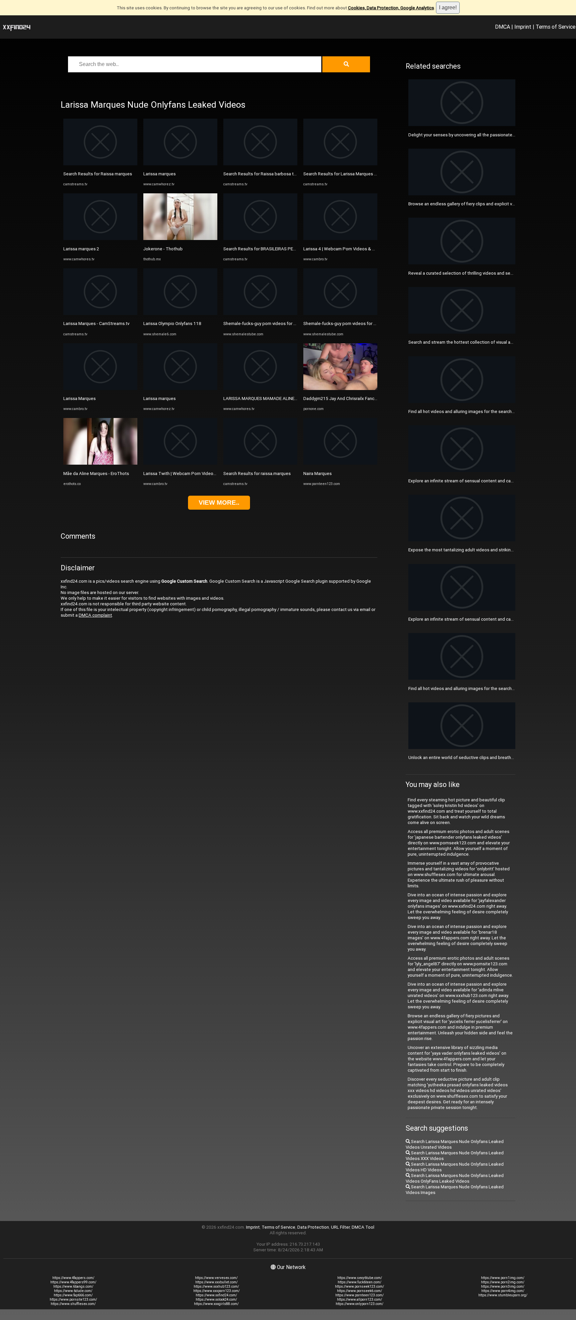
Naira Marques (317, 473)
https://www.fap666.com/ (73, 1295)
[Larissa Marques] (100, 388)
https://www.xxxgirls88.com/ (216, 1304)
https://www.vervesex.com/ (216, 1278)
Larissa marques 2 (81, 249)
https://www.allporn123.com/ (359, 1299)
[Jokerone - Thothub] (180, 238)
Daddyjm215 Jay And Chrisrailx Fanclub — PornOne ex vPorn (362, 398)
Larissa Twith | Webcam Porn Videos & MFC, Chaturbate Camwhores (211, 473)
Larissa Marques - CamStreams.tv (96, 323)
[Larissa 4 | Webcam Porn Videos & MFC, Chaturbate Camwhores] (340, 238)
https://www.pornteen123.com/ (359, 1295)
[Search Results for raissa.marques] (260, 463)
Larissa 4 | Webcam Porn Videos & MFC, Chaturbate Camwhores (366, 249)
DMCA (502, 26)
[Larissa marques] (180, 164)
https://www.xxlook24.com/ (216, 1299)
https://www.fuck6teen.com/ (359, 1282)
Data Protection (313, 1227)
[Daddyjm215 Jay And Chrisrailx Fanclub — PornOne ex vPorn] (340, 388)
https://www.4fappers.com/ (73, 1278)
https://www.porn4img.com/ (502, 1291)
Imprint (522, 26)
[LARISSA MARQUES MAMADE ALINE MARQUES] (260, 388)
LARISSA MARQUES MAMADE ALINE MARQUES (269, 398)
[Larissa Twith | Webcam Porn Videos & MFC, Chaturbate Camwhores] (180, 463)
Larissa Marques (79, 398)
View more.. (219, 502)
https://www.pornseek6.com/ (359, 1291)
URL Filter (340, 1227)
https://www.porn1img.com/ (502, 1278)
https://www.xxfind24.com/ (216, 1295)
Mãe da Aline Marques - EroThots (96, 473)
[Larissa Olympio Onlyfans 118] (180, 313)
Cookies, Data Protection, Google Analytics (391, 8)
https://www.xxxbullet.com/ (216, 1282)
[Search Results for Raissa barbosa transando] (260, 164)
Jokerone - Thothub (163, 249)
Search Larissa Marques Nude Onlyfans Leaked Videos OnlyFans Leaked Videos (455, 1178)
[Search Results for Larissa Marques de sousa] (340, 164)
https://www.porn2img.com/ (502, 1282)
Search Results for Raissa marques (97, 174)
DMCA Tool (363, 1227)
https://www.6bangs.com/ (73, 1286)
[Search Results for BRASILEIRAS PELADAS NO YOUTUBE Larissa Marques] (260, 238)
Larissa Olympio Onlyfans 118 (172, 323)
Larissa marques (159, 174)
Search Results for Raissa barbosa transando (267, 174)
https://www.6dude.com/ (73, 1291)
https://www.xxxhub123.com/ (216, 1286)
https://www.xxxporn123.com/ (216, 1291)
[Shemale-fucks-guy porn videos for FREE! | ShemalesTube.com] (260, 313)
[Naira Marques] (340, 463)
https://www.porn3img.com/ (502, 1286)
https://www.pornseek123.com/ (359, 1286)
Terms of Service (555, 26)
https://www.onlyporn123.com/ (359, 1304)
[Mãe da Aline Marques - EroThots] (100, 463)
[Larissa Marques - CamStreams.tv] (100, 313)
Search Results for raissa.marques (257, 473)
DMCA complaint (95, 615)
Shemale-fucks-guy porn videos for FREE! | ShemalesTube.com (285, 323)
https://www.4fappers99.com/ (73, 1282)
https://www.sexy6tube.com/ (359, 1278)
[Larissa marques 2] (100, 238)
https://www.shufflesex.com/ (73, 1304)
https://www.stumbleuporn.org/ (502, 1295)
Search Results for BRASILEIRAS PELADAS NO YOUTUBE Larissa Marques (295, 249)
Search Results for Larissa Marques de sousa (347, 174)
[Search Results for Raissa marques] (100, 164)
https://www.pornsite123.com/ (73, 1299)
